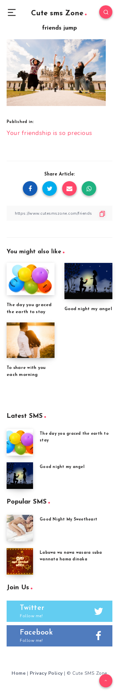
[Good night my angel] (20, 475)
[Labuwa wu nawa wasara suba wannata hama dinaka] (20, 561)
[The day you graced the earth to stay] (20, 442)
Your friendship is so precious (49, 133)
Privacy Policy (46, 673)
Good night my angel (88, 309)
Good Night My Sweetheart (68, 519)
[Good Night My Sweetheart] (20, 528)
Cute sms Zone (57, 13)
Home (18, 673)
